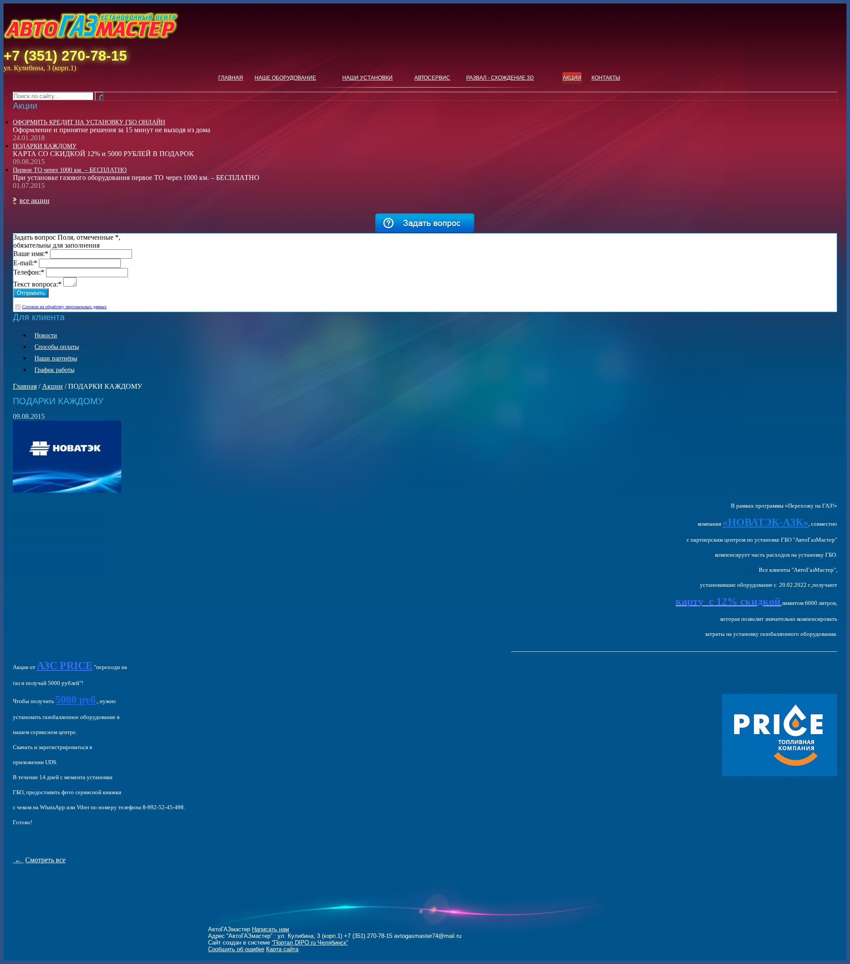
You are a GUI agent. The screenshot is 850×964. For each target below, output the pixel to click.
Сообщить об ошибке (236, 949)
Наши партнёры (56, 358)
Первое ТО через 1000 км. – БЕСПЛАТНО (70, 170)
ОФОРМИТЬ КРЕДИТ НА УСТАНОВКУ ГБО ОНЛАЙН (89, 122)
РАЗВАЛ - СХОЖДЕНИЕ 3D (500, 78)
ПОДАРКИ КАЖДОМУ (45, 146)
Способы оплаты (57, 347)
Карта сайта (282, 949)
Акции (572, 78)
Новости (46, 335)
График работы (54, 370)
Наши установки (367, 78)
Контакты (605, 78)
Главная (230, 78)
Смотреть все (45, 860)
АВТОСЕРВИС (432, 78)
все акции (34, 200)
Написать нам (270, 929)
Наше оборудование (285, 78)
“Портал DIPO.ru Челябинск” (310, 942)
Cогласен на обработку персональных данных (64, 306)
